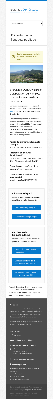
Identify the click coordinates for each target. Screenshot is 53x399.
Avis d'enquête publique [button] (25, 207)
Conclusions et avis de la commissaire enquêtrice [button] (25, 262)
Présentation (16, 335)
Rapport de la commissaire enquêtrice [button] (26, 250)
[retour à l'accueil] (24, 10)
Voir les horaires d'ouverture (23, 359)
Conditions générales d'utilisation (27, 393)
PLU (11, 111)
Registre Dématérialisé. (33, 390)
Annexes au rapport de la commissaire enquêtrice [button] (25, 273)
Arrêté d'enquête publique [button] (26, 216)
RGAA (12, 393)
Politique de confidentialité (20, 396)
